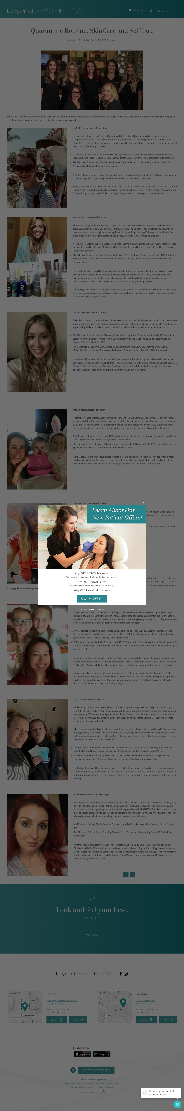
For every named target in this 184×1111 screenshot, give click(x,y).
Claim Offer (92, 599)
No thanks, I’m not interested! (92, 609)
